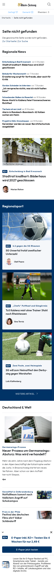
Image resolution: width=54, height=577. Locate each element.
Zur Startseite (9, 41)
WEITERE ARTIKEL (25, 393)
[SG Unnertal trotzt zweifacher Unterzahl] (27, 226)
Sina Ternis (19, 321)
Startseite (6, 18)
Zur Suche (23, 41)
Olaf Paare (19, 261)
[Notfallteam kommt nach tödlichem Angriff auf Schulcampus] (44, 494)
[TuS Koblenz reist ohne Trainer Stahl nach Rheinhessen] (27, 286)
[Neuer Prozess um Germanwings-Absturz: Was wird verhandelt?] (28, 429)
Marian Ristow (17, 189)
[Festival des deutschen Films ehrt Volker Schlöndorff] (44, 514)
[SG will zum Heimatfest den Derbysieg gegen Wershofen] (27, 345)
